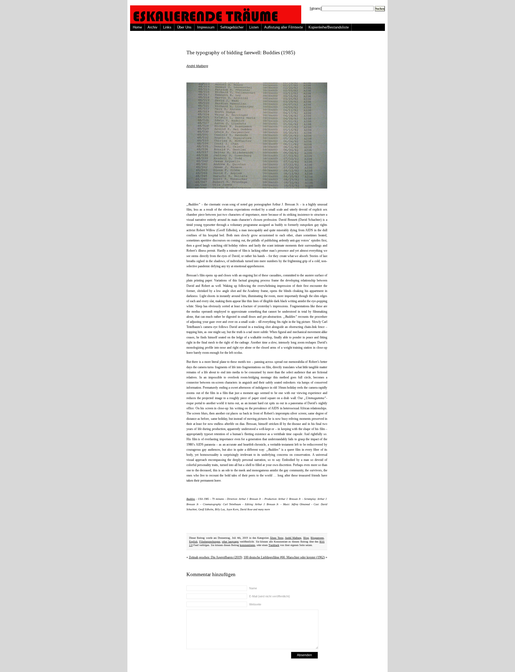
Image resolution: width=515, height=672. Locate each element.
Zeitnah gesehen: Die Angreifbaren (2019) (215, 557)
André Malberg (197, 66)
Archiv (152, 27)
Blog (306, 537)
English (193, 541)
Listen (254, 27)
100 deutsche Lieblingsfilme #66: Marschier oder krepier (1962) (284, 557)
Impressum (206, 27)
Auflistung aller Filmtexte (283, 27)
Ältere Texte (276, 537)
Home (137, 27)
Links (167, 27)
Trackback (273, 545)
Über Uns (184, 27)
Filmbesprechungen (209, 541)
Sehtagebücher (232, 27)
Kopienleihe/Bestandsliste (328, 27)
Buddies (190, 498)
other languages (230, 541)
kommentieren (247, 545)
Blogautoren (317, 537)
